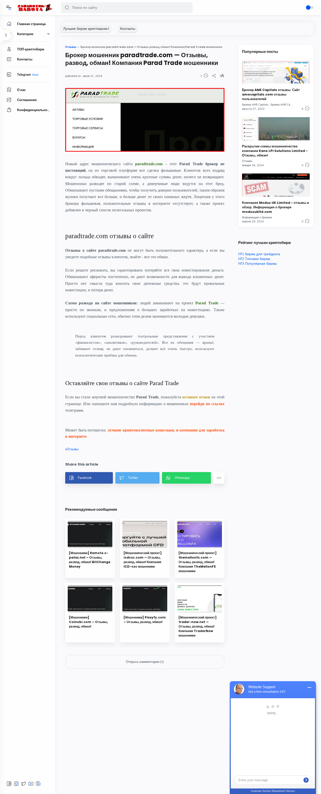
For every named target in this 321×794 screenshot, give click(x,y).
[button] (67, 7)
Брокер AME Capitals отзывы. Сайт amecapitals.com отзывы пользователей (271, 94)
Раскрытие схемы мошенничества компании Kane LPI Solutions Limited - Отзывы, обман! (275, 150)
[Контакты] (127, 28)
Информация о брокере (257, 217)
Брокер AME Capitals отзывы (289, 105)
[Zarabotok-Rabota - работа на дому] (34, 7)
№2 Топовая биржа (254, 258)
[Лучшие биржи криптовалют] (86, 28)
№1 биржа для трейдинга (259, 254)
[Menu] (8, 7)
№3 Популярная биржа (257, 263)
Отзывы (72, 449)
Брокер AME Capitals (255, 105)
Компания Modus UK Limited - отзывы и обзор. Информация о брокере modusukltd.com (275, 207)
